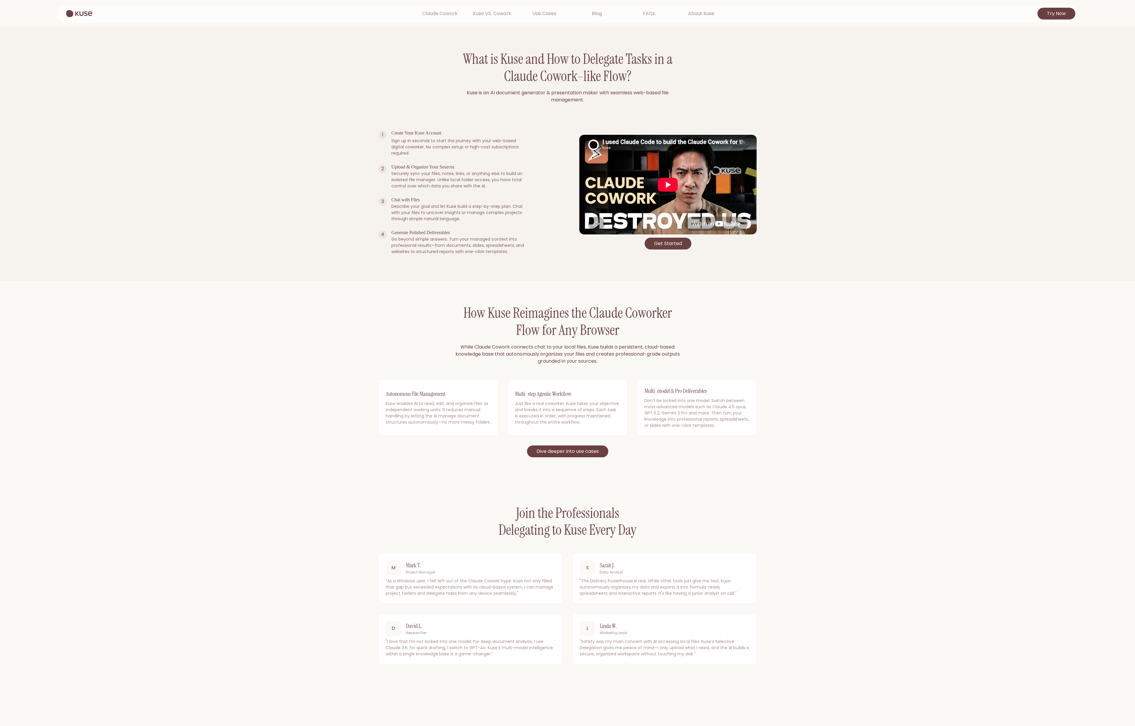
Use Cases (544, 13)
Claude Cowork (440, 13)
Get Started (668, 243)
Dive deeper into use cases (567, 451)
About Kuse (701, 13)
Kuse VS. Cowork (492, 13)
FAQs (649, 13)
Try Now (1056, 13)
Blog (597, 13)
